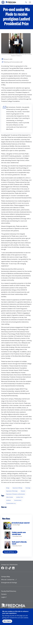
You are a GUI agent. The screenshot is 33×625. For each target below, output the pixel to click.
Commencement (17, 500)
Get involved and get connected (20, 523)
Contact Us (5, 564)
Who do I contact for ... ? (8, 579)
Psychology (28, 488)
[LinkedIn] (13, 568)
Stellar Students (9, 497)
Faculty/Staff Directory (8, 591)
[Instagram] (6, 568)
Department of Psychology (12, 491)
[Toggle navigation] (30, 2)
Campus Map (5, 576)
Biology (7, 488)
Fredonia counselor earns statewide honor (19, 533)
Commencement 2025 (11, 503)
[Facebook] (3, 568)
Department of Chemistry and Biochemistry (15, 494)
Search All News (9, 552)
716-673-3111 (14, 564)
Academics (8, 500)
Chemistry (23, 491)
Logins (3, 597)
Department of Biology (17, 488)
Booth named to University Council (19, 543)
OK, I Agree (7, 621)
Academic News (19, 497)
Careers (3, 594)
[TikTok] (10, 568)
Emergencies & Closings (9, 582)
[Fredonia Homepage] (8, 2)
